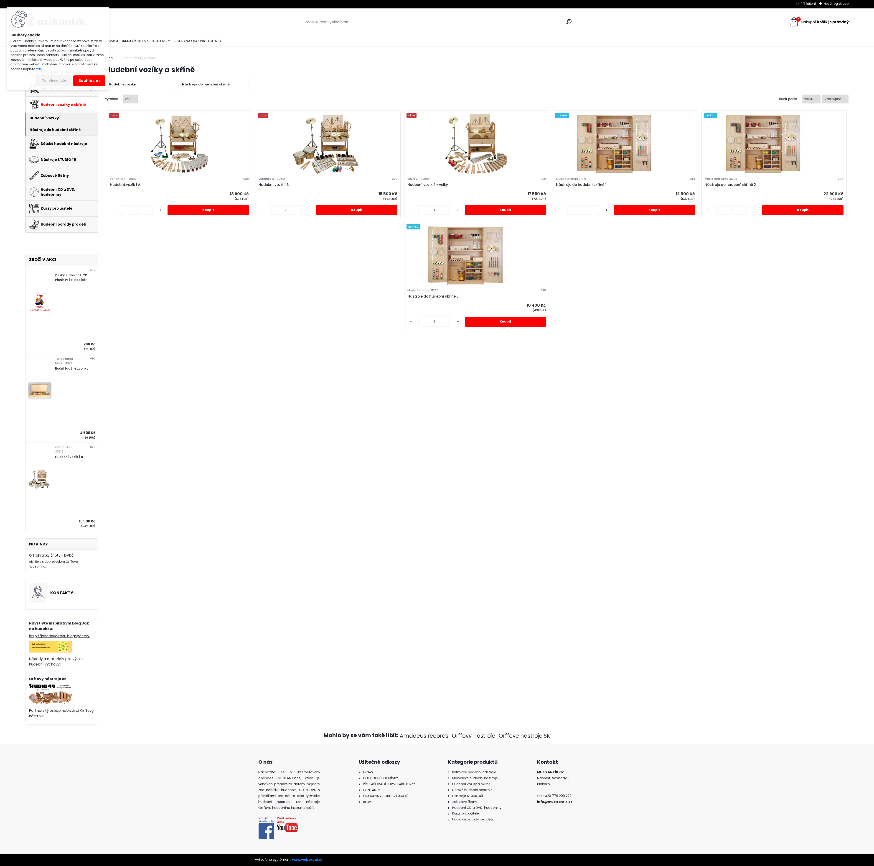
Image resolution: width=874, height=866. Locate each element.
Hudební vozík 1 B (69, 457)
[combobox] (811, 99)
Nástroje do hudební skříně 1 (581, 184)
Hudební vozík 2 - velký (427, 184)
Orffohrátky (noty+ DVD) (51, 555)
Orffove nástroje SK (524, 736)
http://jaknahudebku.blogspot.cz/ (59, 636)
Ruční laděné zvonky (71, 368)
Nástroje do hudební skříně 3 (433, 296)
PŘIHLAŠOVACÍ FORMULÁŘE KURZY (121, 41)
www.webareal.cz (307, 859)
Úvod (109, 58)
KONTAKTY (161, 41)
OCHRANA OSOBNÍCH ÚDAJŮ (197, 41)
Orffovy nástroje (473, 736)
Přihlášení (808, 3)
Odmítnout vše (54, 80)
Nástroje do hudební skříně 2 (730, 184)
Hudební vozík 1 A (125, 184)
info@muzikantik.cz (554, 801)
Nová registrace (836, 3)
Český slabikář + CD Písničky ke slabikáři (71, 277)
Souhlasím (89, 80)
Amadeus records (424, 736)
